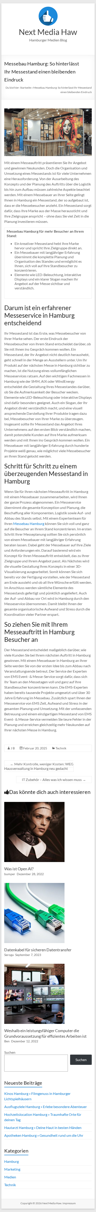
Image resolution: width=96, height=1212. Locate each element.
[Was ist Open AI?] (34, 804)
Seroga (9, 955)
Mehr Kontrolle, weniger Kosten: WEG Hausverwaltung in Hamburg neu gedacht (38, 766)
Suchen (9, 1052)
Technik (61, 748)
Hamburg (11, 1161)
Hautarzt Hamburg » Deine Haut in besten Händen (42, 1127)
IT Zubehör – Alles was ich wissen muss (54, 779)
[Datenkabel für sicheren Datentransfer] (34, 885)
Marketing (12, 1169)
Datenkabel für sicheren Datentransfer (37, 949)
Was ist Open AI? (18, 868)
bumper (9, 874)
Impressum (69, 1203)
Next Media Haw (48, 32)
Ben (7, 1041)
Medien (10, 1177)
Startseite (25, 87)
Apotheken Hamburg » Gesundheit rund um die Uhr (43, 1135)
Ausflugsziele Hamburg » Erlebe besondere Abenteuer (45, 1106)
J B (13, 748)
